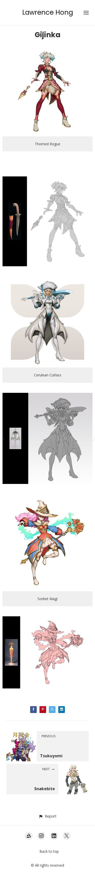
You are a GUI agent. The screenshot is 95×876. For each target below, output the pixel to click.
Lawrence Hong (47, 12)
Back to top (49, 851)
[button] (47, 816)
